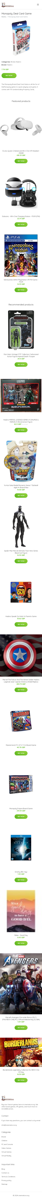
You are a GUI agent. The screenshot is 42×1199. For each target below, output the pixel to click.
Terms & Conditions (8, 1177)
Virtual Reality (6, 1156)
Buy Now (9, 75)
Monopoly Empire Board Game (21, 808)
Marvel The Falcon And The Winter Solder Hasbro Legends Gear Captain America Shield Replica (21, 681)
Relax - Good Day (21, 935)
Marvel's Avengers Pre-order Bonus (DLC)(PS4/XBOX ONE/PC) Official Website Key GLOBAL (21, 1018)
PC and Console (7, 1144)
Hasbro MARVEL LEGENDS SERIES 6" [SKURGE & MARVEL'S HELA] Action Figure (21, 421)
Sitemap (4, 1184)
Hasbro (18, 62)
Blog (3, 1169)
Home (4, 17)
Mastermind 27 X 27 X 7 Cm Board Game (21, 745)
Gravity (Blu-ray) (21, 872)
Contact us (5, 1173)
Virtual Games (7, 1152)
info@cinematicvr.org (9, 1125)
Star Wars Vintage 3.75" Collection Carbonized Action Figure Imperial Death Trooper (21, 355)
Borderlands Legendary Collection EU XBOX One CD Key (21, 1071)
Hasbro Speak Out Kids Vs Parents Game (21, 616)
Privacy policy (6, 1180)
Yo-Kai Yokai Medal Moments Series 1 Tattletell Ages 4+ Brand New (21, 486)
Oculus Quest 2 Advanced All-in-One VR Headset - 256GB (21, 152)
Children (4, 1141)
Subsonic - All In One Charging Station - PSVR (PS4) (21, 216)
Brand (13, 62)
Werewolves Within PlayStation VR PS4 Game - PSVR (21, 281)
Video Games (6, 1148)
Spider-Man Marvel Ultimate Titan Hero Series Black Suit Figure (21, 552)
